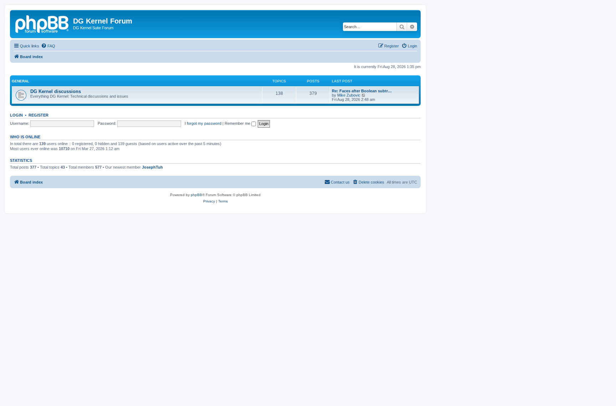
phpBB (196, 195)
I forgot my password (203, 123)
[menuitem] (48, 46)
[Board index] (42, 23)
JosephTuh (152, 167)
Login (16, 115)
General (20, 81)
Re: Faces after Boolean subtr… (362, 91)
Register (38, 115)
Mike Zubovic (348, 95)
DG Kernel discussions (55, 91)
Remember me (238, 123)
